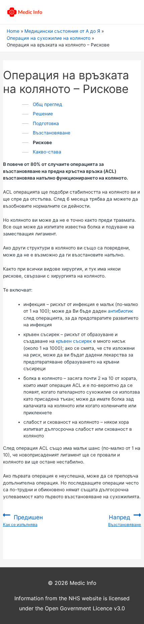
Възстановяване (51, 132)
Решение (43, 113)
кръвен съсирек (74, 341)
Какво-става (47, 151)
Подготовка (46, 123)
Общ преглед (47, 104)
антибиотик (120, 311)
